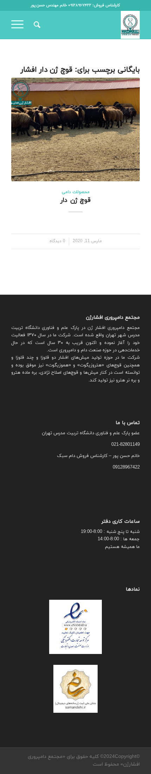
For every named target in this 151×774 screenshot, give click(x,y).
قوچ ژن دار (75, 200)
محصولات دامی (76, 192)
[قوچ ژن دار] (75, 129)
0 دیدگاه (57, 241)
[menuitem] (36, 25)
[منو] (19, 25)
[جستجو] (36, 25)
